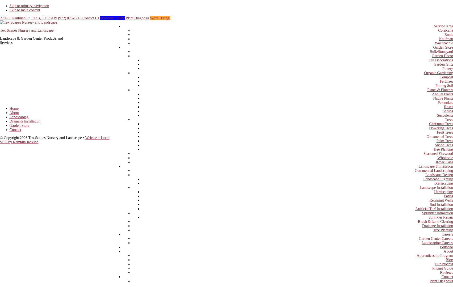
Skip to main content (24, 10)
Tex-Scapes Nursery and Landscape (27, 30)
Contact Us (90, 18)
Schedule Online (112, 18)
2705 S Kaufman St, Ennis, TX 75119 (28, 18)
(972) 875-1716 (69, 18)
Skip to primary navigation (29, 6)
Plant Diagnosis (137, 18)
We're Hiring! (160, 18)
